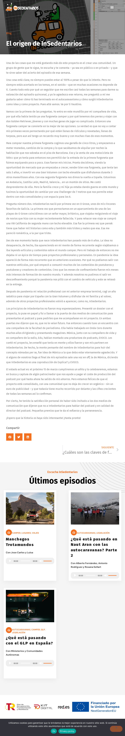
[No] (116, 729)
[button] (112, 7)
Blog (8, 33)
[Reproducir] (10, 561)
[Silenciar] (40, 561)
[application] (30, 561)
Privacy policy (67, 731)
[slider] (48, 561)
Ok (53, 731)
